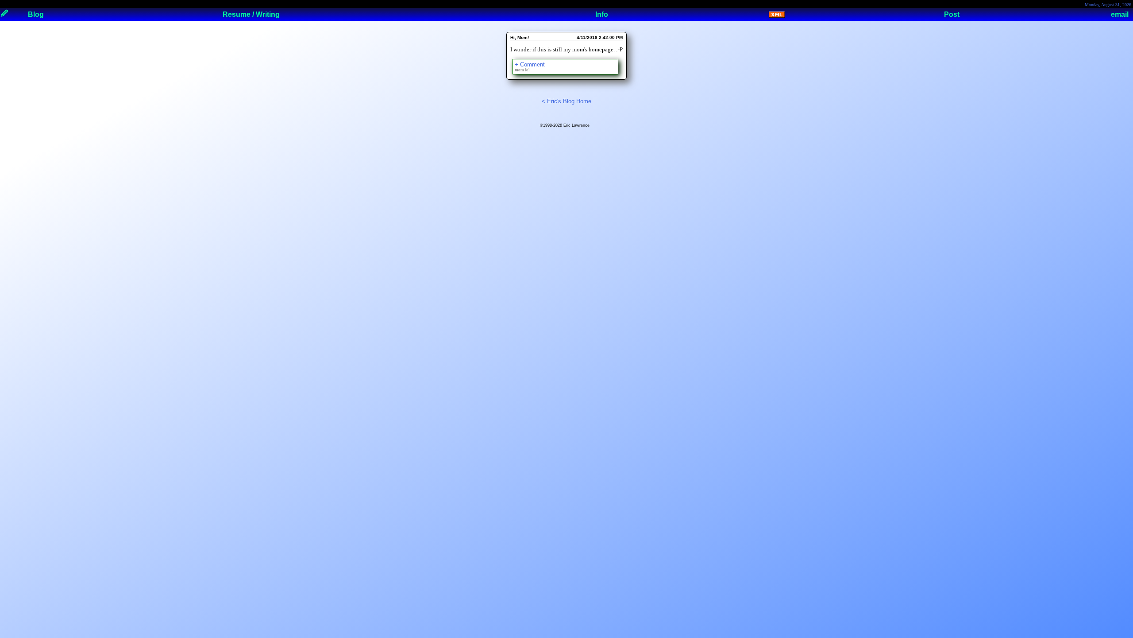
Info (601, 14)
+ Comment (530, 64)
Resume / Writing (251, 14)
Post (952, 14)
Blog (36, 14)
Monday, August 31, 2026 (1108, 4)
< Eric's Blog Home (566, 101)
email (1120, 14)
